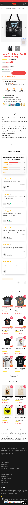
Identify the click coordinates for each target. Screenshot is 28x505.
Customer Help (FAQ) (5, 482)
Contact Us (3, 480)
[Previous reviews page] (18, 282)
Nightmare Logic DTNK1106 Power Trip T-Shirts (7, 309)
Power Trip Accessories (10, 8)
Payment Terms (4, 476)
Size (2, 64)
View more (14, 376)
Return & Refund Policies (6, 478)
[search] (24, 4)
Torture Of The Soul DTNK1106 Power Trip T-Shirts (20, 309)
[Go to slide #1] (10, 48)
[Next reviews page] (25, 282)
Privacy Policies (4, 464)
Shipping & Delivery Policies (6, 474)
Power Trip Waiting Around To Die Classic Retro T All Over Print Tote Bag (20, 419)
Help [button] (25, 503)
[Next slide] (25, 27)
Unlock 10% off (3, 499)
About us (3, 460)
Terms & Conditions (5, 462)
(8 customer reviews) (12, 59)
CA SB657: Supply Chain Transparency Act (10, 468)
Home (2, 8)
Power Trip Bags (21, 8)
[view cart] (26, 4)
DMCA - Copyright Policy (6, 466)
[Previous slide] (2, 27)
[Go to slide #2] (17, 48)
